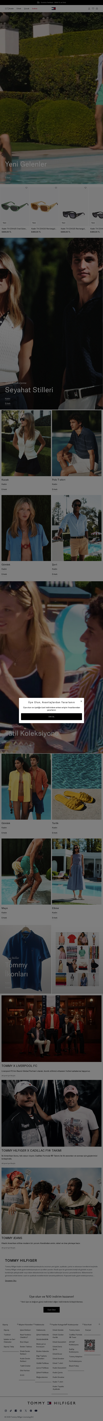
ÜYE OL (52, 717)
